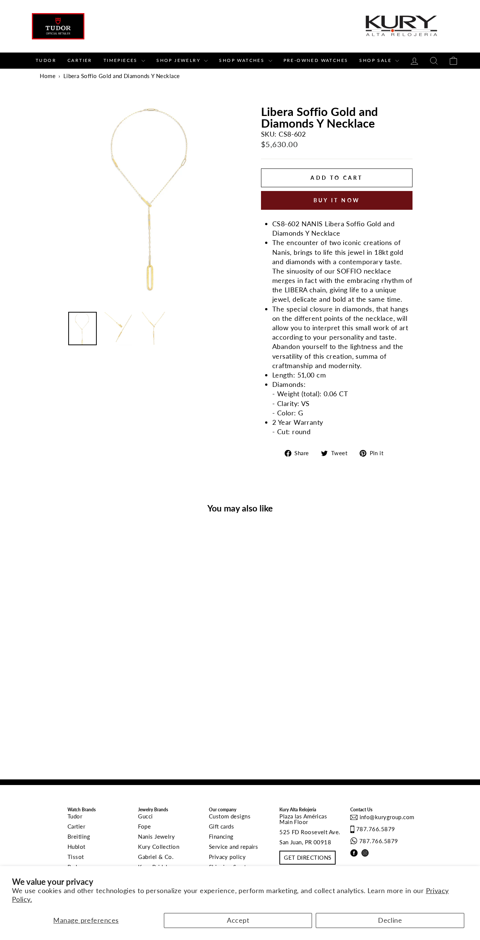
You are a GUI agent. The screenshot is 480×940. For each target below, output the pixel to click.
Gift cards (221, 826)
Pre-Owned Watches (316, 60)
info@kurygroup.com (386, 817)
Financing (221, 836)
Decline (390, 920)
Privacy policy (227, 856)
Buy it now (337, 200)
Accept (238, 920)
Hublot (77, 846)
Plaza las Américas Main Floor (303, 819)
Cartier (80, 60)
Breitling (79, 836)
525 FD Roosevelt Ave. (309, 832)
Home (48, 75)
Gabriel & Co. (156, 856)
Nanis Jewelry (156, 836)
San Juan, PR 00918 (305, 842)
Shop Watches (242, 60)
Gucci (145, 816)
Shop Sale (376, 60)
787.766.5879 (375, 829)
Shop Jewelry (179, 60)
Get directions (307, 857)
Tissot (76, 856)
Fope (144, 826)
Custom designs (229, 816)
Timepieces (122, 60)
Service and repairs (233, 846)
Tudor (46, 60)
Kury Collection (158, 846)
